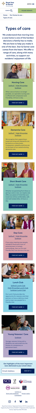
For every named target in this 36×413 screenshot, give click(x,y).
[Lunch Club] (18, 272)
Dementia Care (18, 130)
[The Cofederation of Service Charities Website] (25, 381)
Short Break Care (18, 181)
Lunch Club (18, 282)
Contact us (18, 392)
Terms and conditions (12, 394)
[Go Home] (8, 4)
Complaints (18, 395)
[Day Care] (18, 223)
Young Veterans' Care (18, 334)
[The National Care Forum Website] (7, 381)
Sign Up (27, 371)
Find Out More (17, 103)
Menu (29, 4)
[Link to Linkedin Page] (26, 402)
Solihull (11, 86)
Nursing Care (18, 82)
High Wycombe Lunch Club (18, 288)
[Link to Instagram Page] (10, 402)
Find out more (17, 307)
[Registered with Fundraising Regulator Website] (12, 388)
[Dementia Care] (18, 120)
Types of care (7, 18)
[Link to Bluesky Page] (21, 402)
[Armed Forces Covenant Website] (14, 381)
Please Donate (27, 10)
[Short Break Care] (18, 171)
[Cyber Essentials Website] (25, 388)
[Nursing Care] (18, 72)
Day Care (18, 233)
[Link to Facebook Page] (15, 402)
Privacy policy (26, 394)
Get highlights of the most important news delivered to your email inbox (18, 365)
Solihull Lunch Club (18, 286)
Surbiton (18, 88)
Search (7, 10)
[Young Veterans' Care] (18, 324)
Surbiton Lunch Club (18, 290)
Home (5, 15)
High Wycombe (21, 86)
